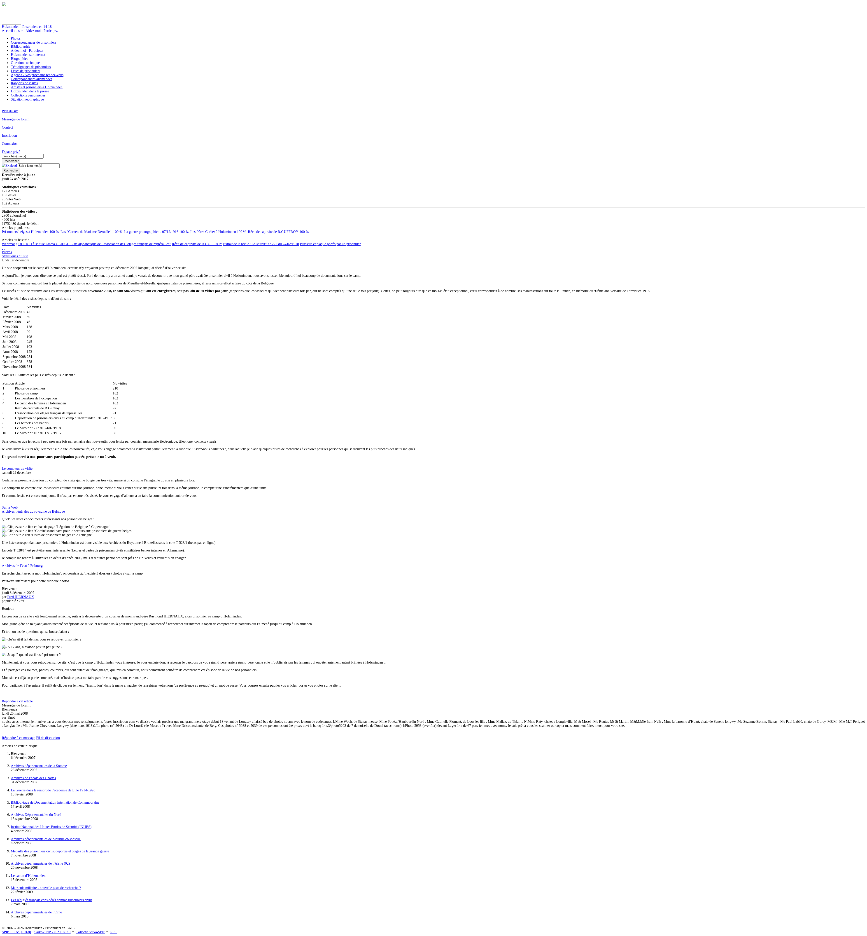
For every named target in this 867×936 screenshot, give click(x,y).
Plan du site (10, 111)
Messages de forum (15, 119)
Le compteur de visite (17, 468)
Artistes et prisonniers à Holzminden (37, 87)
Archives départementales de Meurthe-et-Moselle (46, 839)
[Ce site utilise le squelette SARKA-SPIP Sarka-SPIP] (2, 248)
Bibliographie (20, 46)
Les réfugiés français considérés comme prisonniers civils (51, 900)
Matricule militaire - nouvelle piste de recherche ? (46, 888)
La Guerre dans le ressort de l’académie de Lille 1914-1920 (53, 790)
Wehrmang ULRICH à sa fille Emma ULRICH (36, 244)
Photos (16, 38)
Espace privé (11, 152)
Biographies (19, 59)
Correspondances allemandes (31, 79)
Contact (7, 127)
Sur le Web (10, 507)
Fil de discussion (48, 738)
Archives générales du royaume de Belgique (33, 511)
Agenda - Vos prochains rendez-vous (37, 75)
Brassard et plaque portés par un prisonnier (330, 244)
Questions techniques (26, 63)
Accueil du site (12, 31)
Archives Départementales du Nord (36, 814)
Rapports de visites (24, 83)
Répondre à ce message (18, 738)
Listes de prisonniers (25, 71)
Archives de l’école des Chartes (33, 778)
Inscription (9, 135)
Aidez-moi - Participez (42, 31)
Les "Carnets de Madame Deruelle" (92, 232)
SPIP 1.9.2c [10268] (16, 932)
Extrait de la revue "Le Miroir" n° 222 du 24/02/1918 (261, 244)
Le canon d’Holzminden (28, 875)
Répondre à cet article (17, 701)
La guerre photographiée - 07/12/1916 (156, 232)
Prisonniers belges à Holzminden (31, 232)
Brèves (7, 252)
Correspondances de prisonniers (33, 42)
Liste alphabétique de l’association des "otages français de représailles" (120, 244)
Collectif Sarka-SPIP (90, 932)
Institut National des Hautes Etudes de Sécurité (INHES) (51, 827)
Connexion (10, 143)
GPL (113, 932)
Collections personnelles (28, 95)
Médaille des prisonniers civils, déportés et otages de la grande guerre (60, 851)
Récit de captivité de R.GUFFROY (279, 232)
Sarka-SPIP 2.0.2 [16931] (52, 932)
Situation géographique (27, 99)
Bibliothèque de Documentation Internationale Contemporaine (55, 802)
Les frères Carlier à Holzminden (218, 232)
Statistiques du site (15, 256)
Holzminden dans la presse (30, 91)
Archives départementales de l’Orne (36, 912)
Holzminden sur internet (28, 54)
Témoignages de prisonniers (31, 67)
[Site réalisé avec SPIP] (4, 248)
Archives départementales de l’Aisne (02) (40, 863)
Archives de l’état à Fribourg (22, 566)
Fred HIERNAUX (20, 597)
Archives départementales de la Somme (39, 766)
